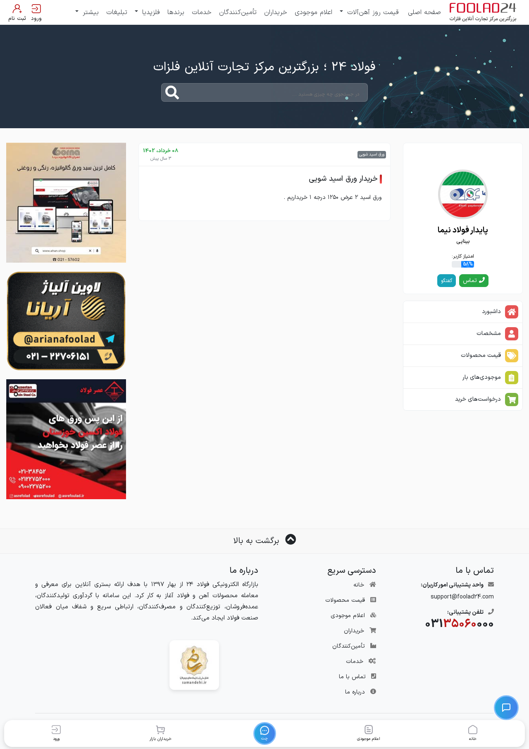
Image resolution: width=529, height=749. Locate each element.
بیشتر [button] (89, 12)
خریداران (275, 12)
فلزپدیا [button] (150, 12)
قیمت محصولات (345, 600)
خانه (358, 585)
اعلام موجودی (313, 12)
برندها (175, 12)
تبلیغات (116, 12)
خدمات (202, 12)
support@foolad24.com (462, 597)
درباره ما (355, 692)
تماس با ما (352, 676)
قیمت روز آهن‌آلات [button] (372, 12)
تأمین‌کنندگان (238, 12)
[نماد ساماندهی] (194, 664)
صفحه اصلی (424, 12)
